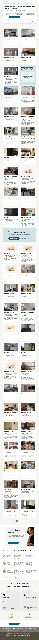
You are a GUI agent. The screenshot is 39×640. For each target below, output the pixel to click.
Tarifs (14, 628)
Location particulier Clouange (19, 561)
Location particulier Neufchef (31, 570)
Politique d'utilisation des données (16, 638)
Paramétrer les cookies (32, 638)
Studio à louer (7, 76)
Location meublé (23, 635)
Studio (15, 635)
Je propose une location (25, 16)
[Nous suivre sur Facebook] (21, 630)
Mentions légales (28, 628)
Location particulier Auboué (8, 561)
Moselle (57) (5, 3)
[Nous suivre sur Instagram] (25, 630)
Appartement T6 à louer (26, 371)
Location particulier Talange (30, 561)
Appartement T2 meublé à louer (10, 38)
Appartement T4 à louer (9, 95)
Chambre (18, 635)
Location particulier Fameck (30, 569)
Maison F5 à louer (7, 489)
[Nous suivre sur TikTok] (27, 630)
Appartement (8, 635)
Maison (12, 635)
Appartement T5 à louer (26, 412)
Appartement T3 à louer (9, 57)
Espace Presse (20, 628)
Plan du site (23, 633)
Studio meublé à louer (25, 176)
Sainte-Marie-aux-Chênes (11, 3)
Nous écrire (9, 630)
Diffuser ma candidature (13, 542)
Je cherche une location (14, 16)
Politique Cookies (25, 638)
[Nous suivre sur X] (23, 630)
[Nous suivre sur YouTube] (29, 630)
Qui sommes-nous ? (7, 628)
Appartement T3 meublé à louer (27, 95)
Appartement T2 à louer (9, 274)
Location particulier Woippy (19, 565)
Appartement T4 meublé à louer (27, 312)
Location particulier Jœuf (7, 564)
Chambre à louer (7, 509)
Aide (35, 628)
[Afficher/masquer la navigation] (35, 1)
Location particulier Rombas (8, 572)
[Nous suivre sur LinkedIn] (32, 630)
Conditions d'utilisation (6, 638)
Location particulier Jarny (18, 562)
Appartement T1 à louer (26, 38)
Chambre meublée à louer (26, 57)
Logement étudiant (30, 635)
